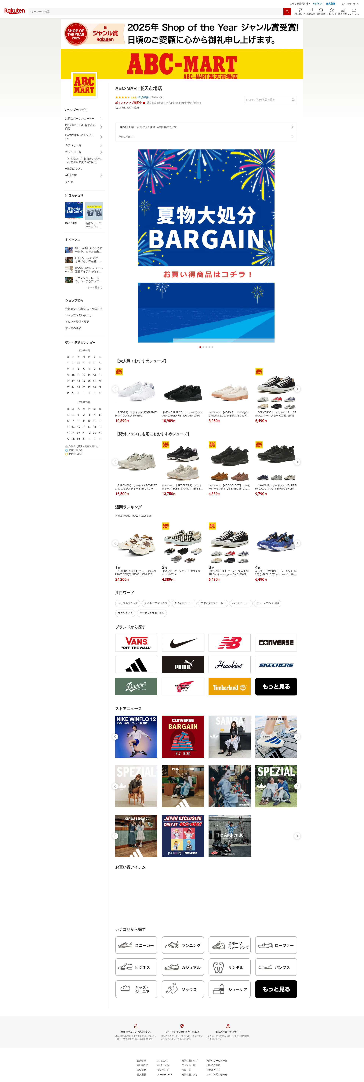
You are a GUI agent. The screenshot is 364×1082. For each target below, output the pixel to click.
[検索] (287, 11)
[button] (350, 4)
